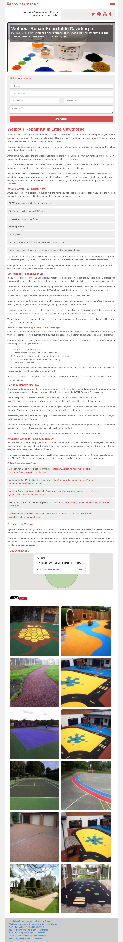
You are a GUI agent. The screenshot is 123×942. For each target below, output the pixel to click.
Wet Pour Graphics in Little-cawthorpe (27, 933)
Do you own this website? (48, 569)
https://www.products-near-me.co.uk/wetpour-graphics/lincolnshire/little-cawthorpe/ (59, 313)
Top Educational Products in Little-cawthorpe (30, 921)
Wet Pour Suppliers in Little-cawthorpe (27, 927)
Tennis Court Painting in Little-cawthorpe (28, 936)
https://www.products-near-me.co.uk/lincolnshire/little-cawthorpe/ (81, 173)
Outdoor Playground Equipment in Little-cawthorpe (33, 924)
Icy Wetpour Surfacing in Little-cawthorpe (28, 930)
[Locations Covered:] (8, 4)
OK (80, 569)
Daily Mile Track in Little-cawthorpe (25, 939)
